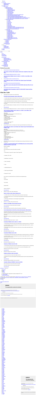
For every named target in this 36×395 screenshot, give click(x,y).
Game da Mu (4, 2)
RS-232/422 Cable (10, 11)
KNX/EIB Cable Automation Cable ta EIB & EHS (13, 96)
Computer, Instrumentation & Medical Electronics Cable (15, 16)
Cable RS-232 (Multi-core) (11, 9)
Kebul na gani (6, 66)
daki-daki (7, 107)
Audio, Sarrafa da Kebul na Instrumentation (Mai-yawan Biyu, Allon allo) (17, 18)
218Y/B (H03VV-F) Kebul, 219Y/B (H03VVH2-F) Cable (15, 27)
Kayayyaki (3, 5)
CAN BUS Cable (9, 31)
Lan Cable (7, 40)
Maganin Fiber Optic (7, 43)
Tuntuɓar (3, 49)
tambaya (5, 107)
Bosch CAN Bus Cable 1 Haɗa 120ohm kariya (12, 193)
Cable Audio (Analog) (10, 12)
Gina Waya (26, 277)
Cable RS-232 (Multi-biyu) (11, 10)
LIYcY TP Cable (9, 25)
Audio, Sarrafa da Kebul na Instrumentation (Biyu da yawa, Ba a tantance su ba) (18, 17)
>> (4, 268)
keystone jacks (6, 64)
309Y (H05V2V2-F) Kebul (11, 26)
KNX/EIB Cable (9, 30)
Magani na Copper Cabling (7, 39)
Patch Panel (7, 41)
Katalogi (5, 45)
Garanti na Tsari (6, 47)
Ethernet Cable (12, 277)
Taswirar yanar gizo (24, 276)
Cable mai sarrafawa (21, 277)
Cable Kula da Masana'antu (9, 19)
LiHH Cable (9, 23)
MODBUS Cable (9, 36)
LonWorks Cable (9, 35)
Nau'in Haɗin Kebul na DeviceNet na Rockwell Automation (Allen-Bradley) (17, 209)
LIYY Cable (9, 21)
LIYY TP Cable (9, 22)
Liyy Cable (1, 277)
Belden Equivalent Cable (9, 8)
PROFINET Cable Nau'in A (11, 33)
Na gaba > (2, 268)
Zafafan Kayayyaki (18, 276)
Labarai (3, 48)
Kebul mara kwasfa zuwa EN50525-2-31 (13, 28)
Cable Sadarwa (16, 277)
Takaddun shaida (6, 46)
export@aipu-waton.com (5, 275)
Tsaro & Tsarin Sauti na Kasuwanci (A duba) (13, 15)
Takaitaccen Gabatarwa (7, 3)
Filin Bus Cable (8, 29)
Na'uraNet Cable (9, 34)
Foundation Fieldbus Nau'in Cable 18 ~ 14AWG (12, 221)
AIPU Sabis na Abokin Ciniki (4, 281)
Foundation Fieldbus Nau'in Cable (12, 37)
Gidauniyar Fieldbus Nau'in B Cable (12, 38)
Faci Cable (7, 42)
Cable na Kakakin (9, 13)
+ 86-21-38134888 (4, 274)
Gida (2, 53)
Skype (1, 282)
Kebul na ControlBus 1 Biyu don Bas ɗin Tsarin (12, 203)
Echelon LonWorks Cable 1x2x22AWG (11, 253)
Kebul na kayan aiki (8, 7)
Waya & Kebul (6, 6)
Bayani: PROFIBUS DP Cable (11, 32)
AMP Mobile (29, 276)
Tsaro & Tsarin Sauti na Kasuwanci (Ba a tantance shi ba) (15, 14)
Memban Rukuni (6, 4)
